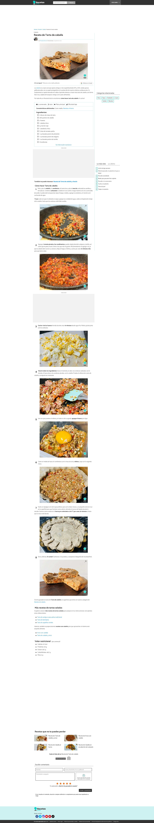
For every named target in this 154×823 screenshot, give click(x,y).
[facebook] (36, 816)
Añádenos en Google (87, 83)
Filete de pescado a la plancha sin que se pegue (109, 172)
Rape (103, 98)
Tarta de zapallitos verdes (45, 622)
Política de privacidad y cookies (70, 821)
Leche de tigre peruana (104, 168)
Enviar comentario (85, 790)
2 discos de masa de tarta (47, 115)
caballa (38, 88)
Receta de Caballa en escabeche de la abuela (86, 746)
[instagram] (43, 816)
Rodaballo (110, 98)
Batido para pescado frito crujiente (107, 178)
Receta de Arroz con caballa (85, 737)
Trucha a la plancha (103, 184)
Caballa (44, 29)
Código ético (116, 821)
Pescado (40, 29)
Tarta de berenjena (43, 620)
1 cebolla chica (43, 123)
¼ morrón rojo (43, 126)
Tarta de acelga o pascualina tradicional (49, 617)
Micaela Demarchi (44, 41)
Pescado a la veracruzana (104, 181)
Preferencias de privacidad (84, 821)
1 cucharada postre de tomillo (48, 139)
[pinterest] (49, 816)
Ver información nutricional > (64, 145)
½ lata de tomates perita (47, 131)
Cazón (116, 98)
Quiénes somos (53, 821)
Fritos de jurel (101, 186)
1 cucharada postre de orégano (49, 136)
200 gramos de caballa (46, 118)
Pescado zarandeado (103, 176)
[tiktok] (53, 816)
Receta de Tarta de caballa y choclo (65, 181)
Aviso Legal (60, 821)
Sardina (105, 101)
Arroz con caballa (42, 633)
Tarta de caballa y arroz (44, 635)
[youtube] (46, 816)
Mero (98, 98)
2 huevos (42, 120)
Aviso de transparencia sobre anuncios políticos (102, 821)
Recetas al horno (68, 108)
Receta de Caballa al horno (54, 746)
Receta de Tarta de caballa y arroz (54, 737)
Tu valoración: (54, 786)
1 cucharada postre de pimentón (49, 134)
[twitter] (40, 816)
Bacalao (111, 101)
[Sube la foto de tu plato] (69, 758)
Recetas (35, 29)
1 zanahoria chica (44, 128)
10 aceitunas (43, 142)
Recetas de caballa (39, 602)
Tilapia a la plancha (103, 189)
